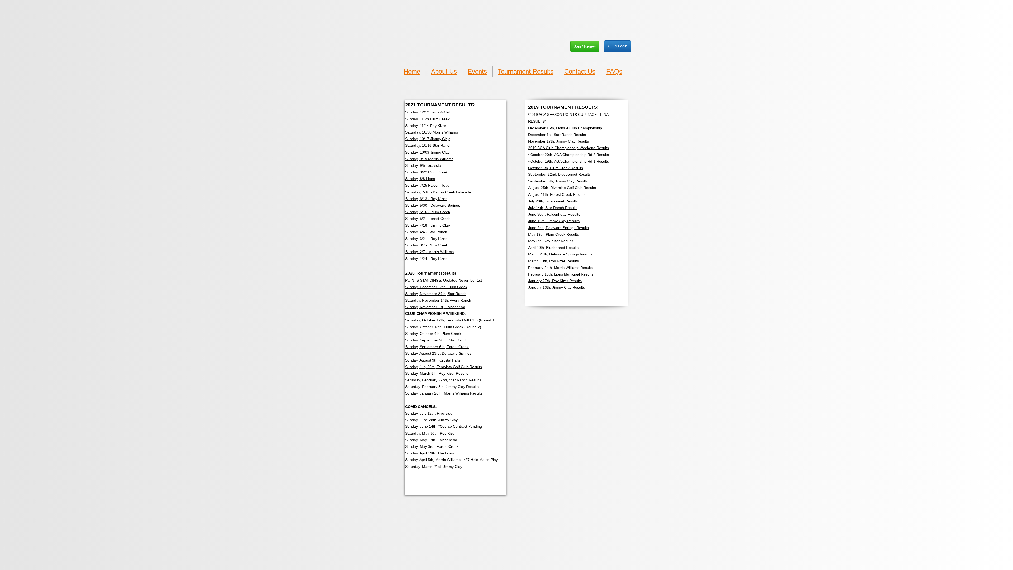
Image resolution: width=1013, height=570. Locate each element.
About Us (444, 71)
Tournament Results (525, 71)
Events (477, 71)
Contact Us (579, 71)
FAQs (614, 71)
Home (412, 71)
